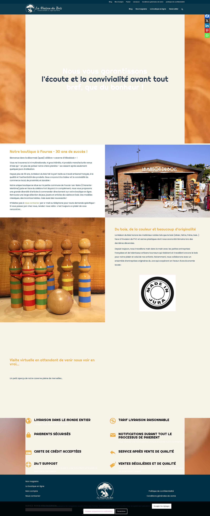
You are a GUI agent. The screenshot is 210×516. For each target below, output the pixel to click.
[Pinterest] (207, 30)
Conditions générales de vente (152, 2)
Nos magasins (32, 481)
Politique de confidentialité (161, 491)
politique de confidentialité (175, 2)
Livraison (136, 2)
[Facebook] (207, 15)
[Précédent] (5, 270)
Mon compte (31, 491)
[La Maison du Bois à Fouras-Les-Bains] (43, 9)
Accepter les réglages (162, 506)
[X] (207, 20)
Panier (128, 2)
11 (62, 319)
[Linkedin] (207, 25)
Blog (110, 2)
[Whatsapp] (207, 35)
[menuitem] (110, 1)
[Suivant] (99, 270)
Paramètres (121, 511)
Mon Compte (119, 2)
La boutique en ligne (35, 486)
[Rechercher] (182, 9)
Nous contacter (33, 496)
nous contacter (32, 203)
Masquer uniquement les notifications (99, 511)
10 (60, 319)
